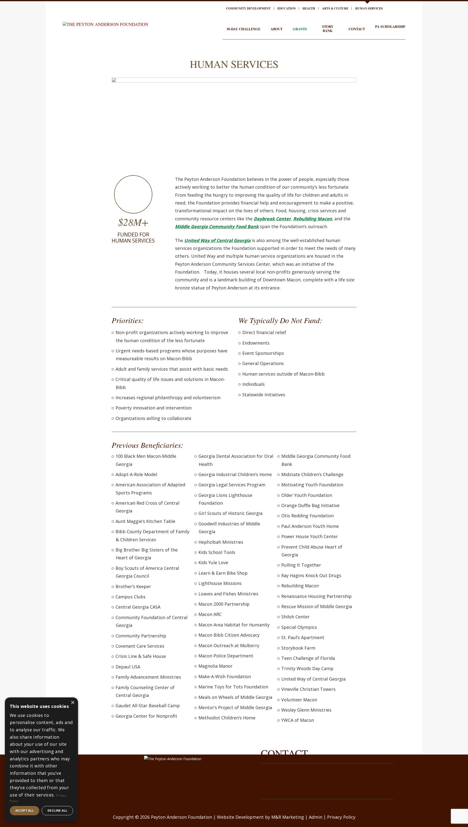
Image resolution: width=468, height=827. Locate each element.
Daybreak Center (272, 219)
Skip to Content (18, 4)
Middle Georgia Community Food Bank (217, 226)
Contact (357, 28)
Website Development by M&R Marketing (260, 817)
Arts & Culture (335, 8)
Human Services (369, 8)
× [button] (72, 702)
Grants (300, 28)
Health (308, 8)
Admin (315, 817)
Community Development (248, 8)
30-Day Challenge (243, 28)
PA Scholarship (390, 26)
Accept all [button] (24, 810)
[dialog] (41, 759)
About (277, 28)
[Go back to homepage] (105, 23)
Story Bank (327, 28)
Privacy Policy (341, 817)
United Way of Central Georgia (217, 240)
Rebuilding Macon (312, 219)
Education (286, 8)
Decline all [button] (57, 810)
